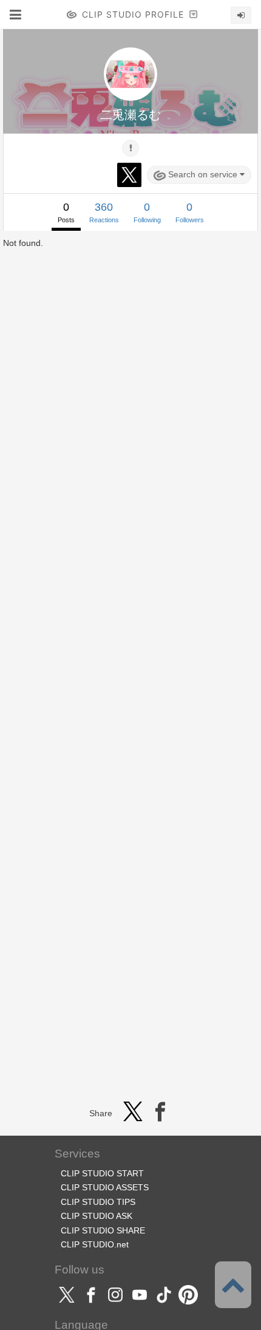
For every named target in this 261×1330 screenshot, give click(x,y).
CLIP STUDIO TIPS (98, 1202)
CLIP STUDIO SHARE (103, 1230)
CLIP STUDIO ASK (96, 1216)
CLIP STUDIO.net (95, 1244)
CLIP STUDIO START (102, 1173)
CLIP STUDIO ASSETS (105, 1187)
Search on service (203, 174)
